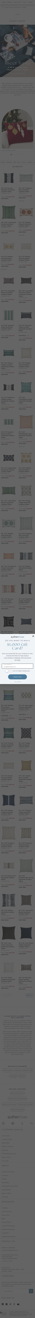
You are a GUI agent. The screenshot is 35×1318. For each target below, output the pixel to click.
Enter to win (17, 677)
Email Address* (8, 664)
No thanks (17, 681)
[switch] (8, 671)
